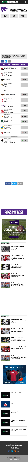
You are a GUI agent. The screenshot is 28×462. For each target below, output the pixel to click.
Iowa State (7, 132)
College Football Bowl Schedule (14, 445)
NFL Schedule (14, 447)
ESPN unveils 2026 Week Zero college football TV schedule (17, 248)
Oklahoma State (9, 94)
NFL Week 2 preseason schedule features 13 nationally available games (18, 339)
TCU (5, 105)
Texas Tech (8, 100)
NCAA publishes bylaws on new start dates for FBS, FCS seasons (18, 275)
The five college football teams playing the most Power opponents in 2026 (17, 284)
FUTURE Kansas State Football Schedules (14, 212)
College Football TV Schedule (19, 393)
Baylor (6, 121)
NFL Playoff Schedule (14, 448)
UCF (5, 85)
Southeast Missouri (10, 68)
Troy (5, 74)
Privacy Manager (14, 459)
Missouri (7, 79)
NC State (7, 140)
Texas (6, 116)
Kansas (7, 127)
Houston (8, 110)
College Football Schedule (14, 444)
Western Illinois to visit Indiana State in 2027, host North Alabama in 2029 (18, 330)
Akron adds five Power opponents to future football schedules (17, 266)
